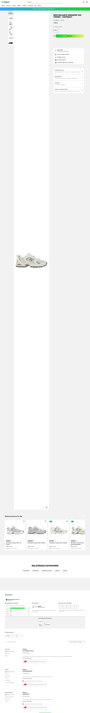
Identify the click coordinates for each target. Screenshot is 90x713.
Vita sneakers (26, 570)
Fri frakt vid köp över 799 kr (63, 54)
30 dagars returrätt (61, 57)
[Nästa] (47, 507)
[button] (10, 18)
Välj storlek (69, 36)
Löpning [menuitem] (19, 5)
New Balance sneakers (47, 570)
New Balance (35, 570)
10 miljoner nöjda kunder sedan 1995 (65, 62)
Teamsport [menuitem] (30, 5)
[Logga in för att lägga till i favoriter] (54, 36)
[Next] (83, 516)
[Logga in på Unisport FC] (83, 2)
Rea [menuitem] (35, 5)
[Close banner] (88, 9)
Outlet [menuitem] (39, 5)
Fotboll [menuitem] (3, 5)
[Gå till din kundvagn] (86, 2)
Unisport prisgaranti (61, 59)
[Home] (5, 2)
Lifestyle (65, 570)
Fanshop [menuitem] (8, 5)
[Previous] (80, 516)
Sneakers (57, 570)
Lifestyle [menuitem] (24, 5)
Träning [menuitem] (14, 5)
